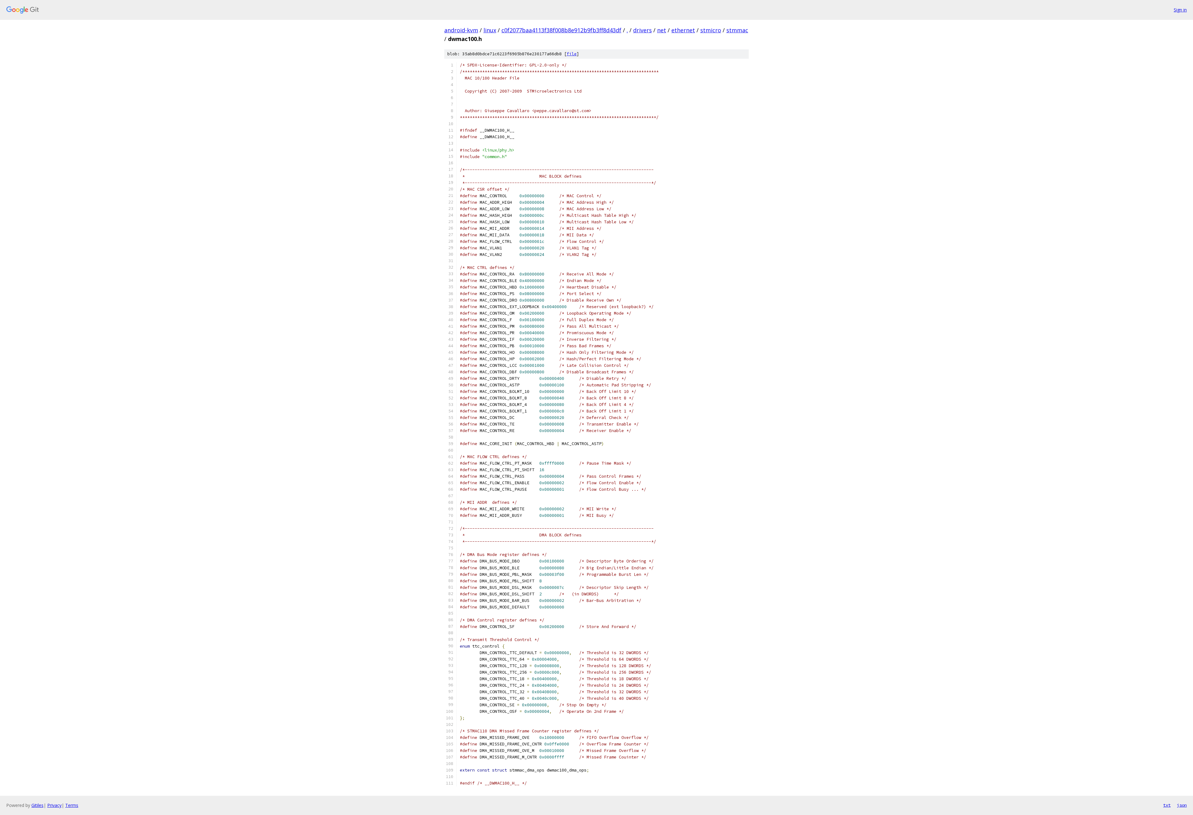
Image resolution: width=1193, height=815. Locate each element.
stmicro (710, 30)
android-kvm (461, 30)
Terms (71, 805)
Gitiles (37, 805)
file (572, 54)
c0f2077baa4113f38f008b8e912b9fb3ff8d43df (561, 30)
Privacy (54, 805)
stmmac (737, 30)
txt (1167, 805)
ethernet (683, 30)
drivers (642, 30)
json (1182, 805)
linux (489, 30)
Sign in (1180, 10)
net (661, 30)
